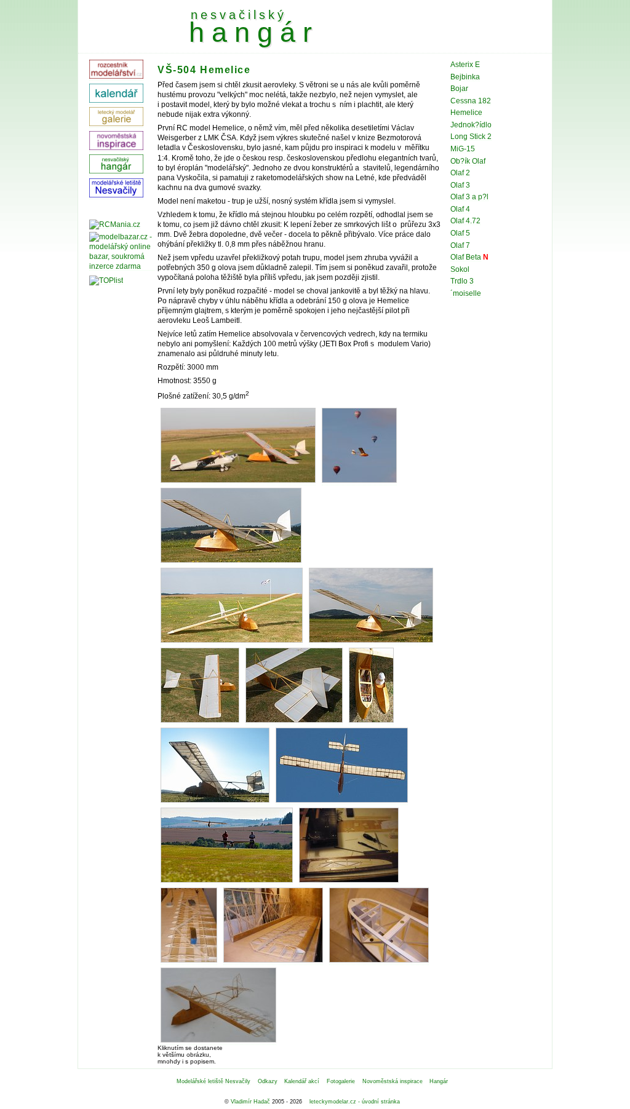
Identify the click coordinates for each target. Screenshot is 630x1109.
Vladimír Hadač (250, 1102)
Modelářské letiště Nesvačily (213, 1081)
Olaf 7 (460, 245)
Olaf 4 (460, 209)
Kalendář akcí (301, 1081)
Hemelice (466, 112)
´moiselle (465, 293)
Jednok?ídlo (471, 125)
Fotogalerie (341, 1081)
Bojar (459, 88)
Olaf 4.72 (465, 221)
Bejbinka (465, 77)
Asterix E (465, 64)
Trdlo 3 (462, 281)
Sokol (459, 269)
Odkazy (267, 1081)
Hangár (438, 1081)
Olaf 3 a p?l (469, 197)
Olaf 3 (460, 185)
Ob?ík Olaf (467, 161)
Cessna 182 (470, 101)
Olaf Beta (465, 257)
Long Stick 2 (471, 136)
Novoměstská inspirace (392, 1081)
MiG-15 (462, 149)
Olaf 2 (460, 173)
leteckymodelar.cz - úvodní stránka (354, 1102)
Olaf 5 (460, 233)
